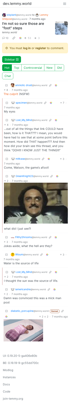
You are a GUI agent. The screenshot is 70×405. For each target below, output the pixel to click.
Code (6, 391)
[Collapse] (6, 85)
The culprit (11, 94)
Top (16, 67)
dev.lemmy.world (17, 3)
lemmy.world (9, 32)
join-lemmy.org (13, 398)
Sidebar (9, 59)
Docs (6, 384)
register (40, 48)
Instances (9, 377)
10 (7, 37)
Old (59, 67)
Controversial (33, 67)
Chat (7, 76)
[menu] (64, 3)
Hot (7, 67)
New (49, 67)
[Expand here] (61, 28)
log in (27, 48)
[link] (14, 38)
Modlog (8, 370)
